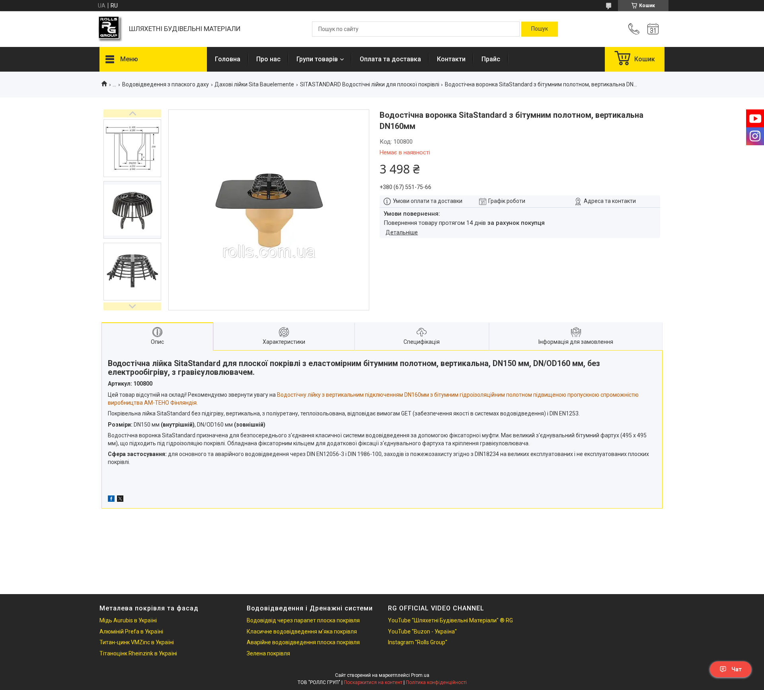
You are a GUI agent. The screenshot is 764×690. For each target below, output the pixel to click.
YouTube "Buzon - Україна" (422, 631)
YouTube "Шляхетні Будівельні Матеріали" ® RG (450, 620)
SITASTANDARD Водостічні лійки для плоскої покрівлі (369, 84)
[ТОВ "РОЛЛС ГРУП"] (110, 29)
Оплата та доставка (390, 59)
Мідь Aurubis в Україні (128, 620)
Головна (227, 59)
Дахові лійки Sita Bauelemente (254, 84)
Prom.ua (420, 675)
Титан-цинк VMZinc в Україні (136, 642)
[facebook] (111, 500)
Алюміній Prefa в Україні (131, 631)
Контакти (451, 59)
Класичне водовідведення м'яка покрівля (302, 631)
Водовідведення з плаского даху (165, 84)
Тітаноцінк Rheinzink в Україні (138, 653)
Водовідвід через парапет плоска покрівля (303, 620)
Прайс (490, 59)
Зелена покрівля (268, 653)
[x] (120, 500)
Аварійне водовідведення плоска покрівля (303, 642)
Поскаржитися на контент (373, 682)
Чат (736, 669)
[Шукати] (539, 29)
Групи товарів (317, 59)
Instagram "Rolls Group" (417, 642)
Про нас (268, 59)
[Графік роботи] (653, 29)
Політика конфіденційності (436, 682)
